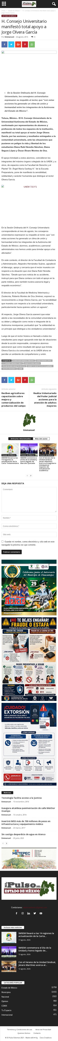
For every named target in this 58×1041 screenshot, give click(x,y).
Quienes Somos (24, 1033)
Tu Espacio (6, 1010)
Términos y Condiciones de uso (19, 1029)
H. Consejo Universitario (12, 363)
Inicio (3, 10)
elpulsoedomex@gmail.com (35, 907)
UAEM (20, 369)
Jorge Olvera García (32, 363)
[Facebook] (17, 914)
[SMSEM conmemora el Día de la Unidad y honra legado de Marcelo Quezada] (29, 449)
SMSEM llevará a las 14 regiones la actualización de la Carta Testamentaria (10, 460)
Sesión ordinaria (9, 369)
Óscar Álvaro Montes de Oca (14, 366)
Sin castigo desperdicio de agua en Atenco (23, 834)
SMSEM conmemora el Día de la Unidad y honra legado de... (34, 949)
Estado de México (14, 10)
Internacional (6, 1015)
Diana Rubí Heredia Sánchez (23, 361)
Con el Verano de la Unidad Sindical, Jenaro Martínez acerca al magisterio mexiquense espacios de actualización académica (47, 464)
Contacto (37, 1033)
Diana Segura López (43, 361)
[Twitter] (35, 914)
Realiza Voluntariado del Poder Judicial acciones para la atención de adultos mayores (45, 399)
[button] (53, 4)
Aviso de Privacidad (43, 1029)
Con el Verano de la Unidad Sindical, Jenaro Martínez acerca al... (37, 963)
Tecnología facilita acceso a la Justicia (21, 797)
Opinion (4, 1001)
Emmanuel (9, 37)
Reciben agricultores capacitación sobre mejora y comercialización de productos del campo (13, 399)
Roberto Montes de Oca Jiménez (40, 366)
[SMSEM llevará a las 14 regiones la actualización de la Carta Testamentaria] (10, 449)
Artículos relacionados (21, 439)
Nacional (5, 997)
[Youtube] (41, 914)
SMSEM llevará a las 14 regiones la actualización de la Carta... (36, 935)
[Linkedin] (29, 914)
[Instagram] (23, 914)
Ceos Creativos (45, 1037)
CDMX (4, 1006)
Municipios (6, 992)
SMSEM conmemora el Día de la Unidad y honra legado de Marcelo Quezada (28, 460)
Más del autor (41, 439)
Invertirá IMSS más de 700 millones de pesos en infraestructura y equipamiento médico (25, 822)
